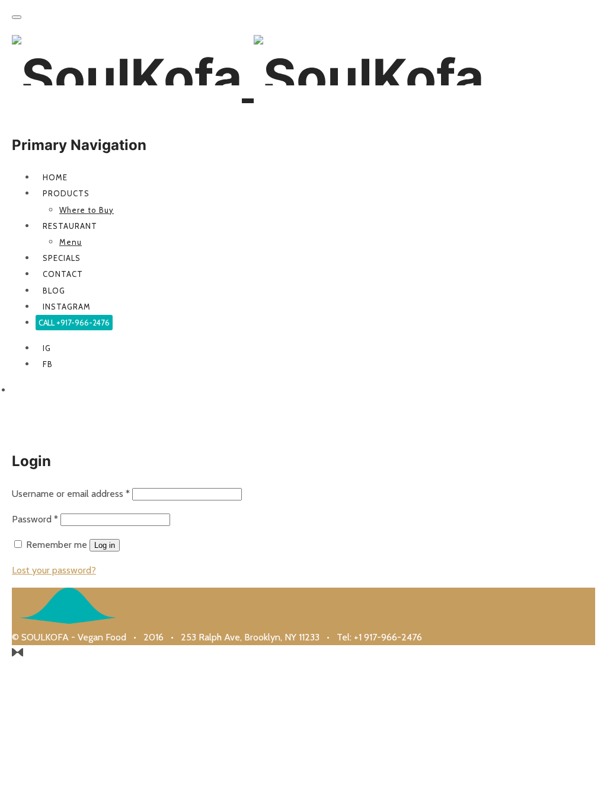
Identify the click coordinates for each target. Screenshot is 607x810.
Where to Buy (86, 210)
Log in (104, 545)
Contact (63, 274)
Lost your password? (54, 570)
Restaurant (70, 226)
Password (35, 519)
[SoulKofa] (248, 77)
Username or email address (71, 493)
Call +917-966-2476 (74, 322)
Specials (62, 258)
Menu (70, 242)
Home (55, 177)
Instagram (67, 306)
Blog (54, 290)
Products (66, 193)
